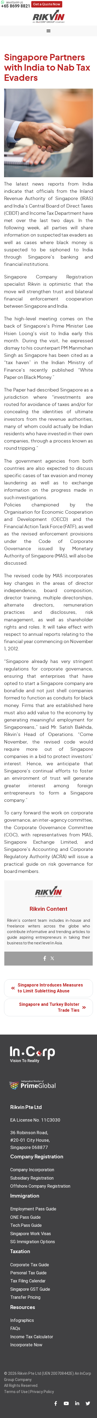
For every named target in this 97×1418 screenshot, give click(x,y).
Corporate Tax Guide (29, 1264)
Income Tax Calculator (31, 1336)
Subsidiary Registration (32, 1178)
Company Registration (36, 1157)
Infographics (22, 1320)
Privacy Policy (42, 1392)
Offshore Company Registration (40, 1186)
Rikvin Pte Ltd (48, 16)
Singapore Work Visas (30, 1233)
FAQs (15, 1328)
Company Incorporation (32, 1169)
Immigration (24, 1196)
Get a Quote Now (46, 4)
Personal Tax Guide (28, 1272)
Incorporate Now (26, 1344)
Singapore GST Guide (30, 1289)
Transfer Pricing (25, 1297)
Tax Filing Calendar (28, 1280)
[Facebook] (44, 959)
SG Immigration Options (32, 1241)
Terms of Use (16, 1392)
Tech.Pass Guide (26, 1225)
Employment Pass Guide (33, 1209)
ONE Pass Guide (25, 1217)
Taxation (20, 1251)
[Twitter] (52, 959)
